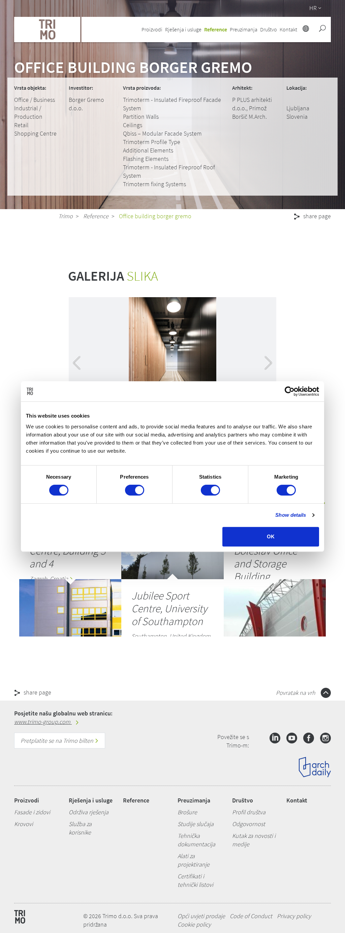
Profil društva (248, 812)
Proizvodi (26, 800)
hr (313, 7)
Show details (290, 515)
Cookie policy (194, 924)
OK (271, 536)
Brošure (187, 812)
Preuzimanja (194, 800)
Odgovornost (248, 824)
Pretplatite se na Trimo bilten (58, 740)
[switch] (134, 490)
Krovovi (23, 824)
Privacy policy (294, 916)
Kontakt (296, 800)
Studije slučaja (196, 824)
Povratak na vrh (296, 693)
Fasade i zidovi (32, 812)
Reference (215, 29)
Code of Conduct (251, 916)
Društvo (242, 800)
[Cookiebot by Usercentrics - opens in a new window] (289, 391)
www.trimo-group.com (43, 722)
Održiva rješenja (88, 812)
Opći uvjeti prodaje (201, 916)
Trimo (65, 216)
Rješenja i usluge (91, 800)
